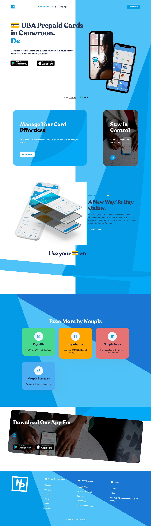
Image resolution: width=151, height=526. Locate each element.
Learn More (27, 154)
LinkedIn (46, 508)
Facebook (48, 485)
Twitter (47, 499)
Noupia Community (85, 491)
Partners (80, 496)
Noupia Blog (83, 487)
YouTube (47, 494)
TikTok (46, 503)
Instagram (48, 489)
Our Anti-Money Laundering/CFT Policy (124, 499)
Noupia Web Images (85, 505)
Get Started (133, 7)
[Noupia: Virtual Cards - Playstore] (21, 63)
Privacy (114, 493)
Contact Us (81, 500)
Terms (113, 488)
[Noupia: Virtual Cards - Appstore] (46, 63)
